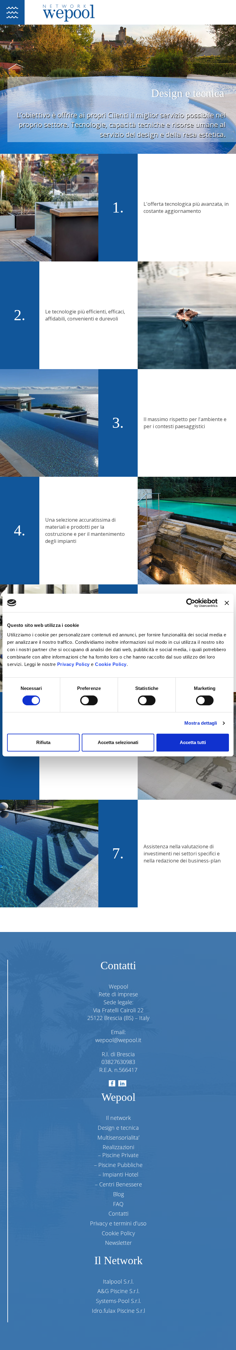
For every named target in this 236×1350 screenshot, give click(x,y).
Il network (118, 1117)
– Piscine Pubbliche (118, 1165)
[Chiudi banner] (227, 603)
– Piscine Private (118, 1155)
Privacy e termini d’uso (118, 1223)
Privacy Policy (73, 664)
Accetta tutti (193, 742)
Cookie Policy (111, 664)
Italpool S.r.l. (118, 1281)
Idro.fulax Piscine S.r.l (118, 1310)
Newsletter (118, 1242)
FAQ (118, 1204)
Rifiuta (43, 742)
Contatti (118, 1213)
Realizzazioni (118, 1147)
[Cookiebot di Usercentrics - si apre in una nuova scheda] (191, 602)
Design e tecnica (118, 1127)
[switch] (89, 700)
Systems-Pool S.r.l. (118, 1300)
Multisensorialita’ (118, 1137)
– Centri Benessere (118, 1184)
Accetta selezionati (118, 742)
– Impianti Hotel (118, 1174)
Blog (118, 1194)
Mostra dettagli (200, 723)
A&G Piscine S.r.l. (118, 1291)
